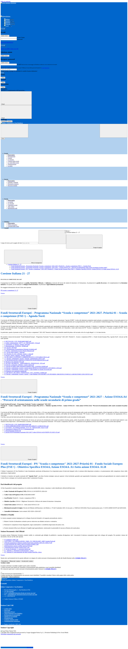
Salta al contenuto (5, 1)
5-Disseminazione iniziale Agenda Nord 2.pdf (16, 547)
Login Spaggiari (45, 67)
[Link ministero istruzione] (8, 3)
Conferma (9, 121)
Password (19, 39)
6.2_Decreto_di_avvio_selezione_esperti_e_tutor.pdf (18, 354)
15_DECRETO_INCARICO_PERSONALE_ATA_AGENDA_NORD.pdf (25, 372)
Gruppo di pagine (97, 247)
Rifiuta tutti (15, 561)
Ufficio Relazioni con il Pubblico (13, 613)
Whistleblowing (8, 618)
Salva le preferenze (14, 577)
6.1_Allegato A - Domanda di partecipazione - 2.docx (19, 550)
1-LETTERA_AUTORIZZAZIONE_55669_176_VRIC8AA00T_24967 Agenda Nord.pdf (29, 541)
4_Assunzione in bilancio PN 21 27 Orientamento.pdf (19, 429)
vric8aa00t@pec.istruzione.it (22, 594)
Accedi (3, 28)
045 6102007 (10, 591)
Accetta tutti (27, 561)
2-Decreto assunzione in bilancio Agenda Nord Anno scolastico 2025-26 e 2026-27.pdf (28, 543)
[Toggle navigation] (14, 131)
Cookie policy (8, 608)
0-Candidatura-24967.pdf (11, 539)
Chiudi (3, 77)
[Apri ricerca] (113, 131)
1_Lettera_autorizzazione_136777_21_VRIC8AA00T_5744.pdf (22, 343)
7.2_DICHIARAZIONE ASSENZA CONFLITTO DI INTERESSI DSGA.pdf (26, 360)
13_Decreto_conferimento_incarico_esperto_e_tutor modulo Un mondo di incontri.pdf (28, 369)
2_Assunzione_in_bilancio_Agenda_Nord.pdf (17, 344)
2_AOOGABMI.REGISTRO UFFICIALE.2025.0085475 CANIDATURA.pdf (26, 426)
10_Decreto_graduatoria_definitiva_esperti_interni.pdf (19, 365)
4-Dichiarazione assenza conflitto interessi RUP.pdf (18, 546)
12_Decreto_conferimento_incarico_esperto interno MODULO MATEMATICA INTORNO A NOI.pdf (33, 368)
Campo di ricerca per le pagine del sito (11, 243)
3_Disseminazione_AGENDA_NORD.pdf (16, 346)
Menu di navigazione (36, 262)
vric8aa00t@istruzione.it (21, 593)
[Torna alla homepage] (64, 123)
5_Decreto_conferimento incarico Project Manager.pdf (19, 351)
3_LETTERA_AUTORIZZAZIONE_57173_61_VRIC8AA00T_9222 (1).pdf (26, 427)
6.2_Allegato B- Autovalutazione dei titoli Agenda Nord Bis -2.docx (23, 552)
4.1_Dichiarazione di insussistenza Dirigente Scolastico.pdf (20, 349)
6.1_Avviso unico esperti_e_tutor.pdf (14, 352)
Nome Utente (21, 37)
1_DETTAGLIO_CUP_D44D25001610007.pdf (17, 424)
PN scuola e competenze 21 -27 (9, 290)
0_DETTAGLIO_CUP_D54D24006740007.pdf (17, 341)
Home (67, 231)
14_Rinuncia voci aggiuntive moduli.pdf (15, 371)
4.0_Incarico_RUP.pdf (10, 347)
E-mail (19, 64)
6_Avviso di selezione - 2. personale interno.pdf (17, 549)
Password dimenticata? (7, 42)
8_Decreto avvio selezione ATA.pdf (14, 361)
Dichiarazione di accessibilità (12, 615)
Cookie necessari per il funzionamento (11, 573)
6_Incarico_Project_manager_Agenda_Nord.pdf (17, 355)
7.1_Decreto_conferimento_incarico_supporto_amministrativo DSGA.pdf (24, 358)
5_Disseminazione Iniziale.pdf (12, 430)
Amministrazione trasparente (12, 621)
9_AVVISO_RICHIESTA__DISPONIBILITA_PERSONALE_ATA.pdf (24, 363)
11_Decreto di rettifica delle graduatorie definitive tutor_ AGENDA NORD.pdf (26, 366)
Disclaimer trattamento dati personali (11, 634)
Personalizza (4, 561)
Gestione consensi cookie (11, 619)
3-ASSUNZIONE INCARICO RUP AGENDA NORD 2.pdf (21, 544)
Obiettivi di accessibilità (10, 616)
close (2, 138)
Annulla (3, 121)
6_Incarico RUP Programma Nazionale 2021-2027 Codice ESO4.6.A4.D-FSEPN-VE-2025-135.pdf (32, 432)
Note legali (7, 610)
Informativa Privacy (9, 612)
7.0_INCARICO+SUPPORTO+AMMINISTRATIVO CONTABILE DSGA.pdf (26, 357)
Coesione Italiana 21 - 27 (14, 264)
